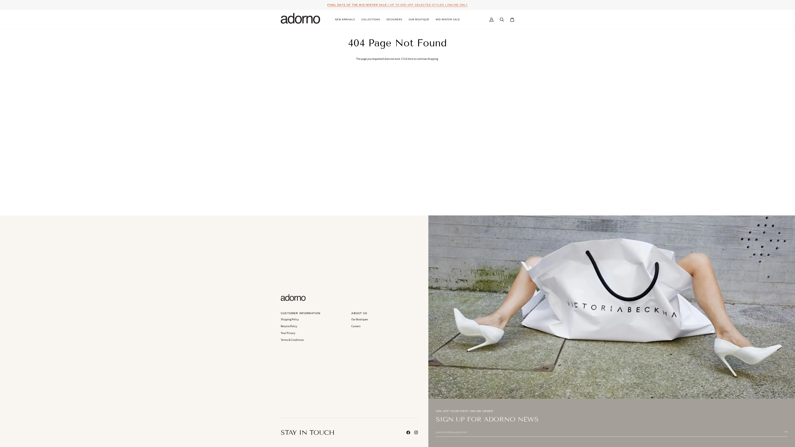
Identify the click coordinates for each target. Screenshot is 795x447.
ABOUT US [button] (359, 313)
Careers (355, 326)
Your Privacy (288, 333)
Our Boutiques (359, 319)
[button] (370, 20)
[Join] (784, 431)
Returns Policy (289, 326)
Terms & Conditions (292, 339)
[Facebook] (408, 432)
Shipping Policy (290, 319)
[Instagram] (416, 432)
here (410, 58)
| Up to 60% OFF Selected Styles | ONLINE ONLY (397, 4)
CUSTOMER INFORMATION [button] (300, 313)
